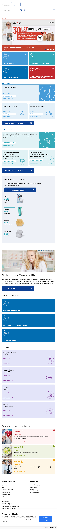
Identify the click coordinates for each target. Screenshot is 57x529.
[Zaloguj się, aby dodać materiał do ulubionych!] (54, 430)
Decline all (45, 520)
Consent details (5, 524)
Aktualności (4, 485)
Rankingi (32, 489)
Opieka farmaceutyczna (7, 489)
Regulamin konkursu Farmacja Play (10, 506)
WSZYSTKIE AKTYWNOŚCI (14, 123)
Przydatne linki (5, 496)
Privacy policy (15, 524)
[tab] (45, 49)
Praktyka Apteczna (34, 492)
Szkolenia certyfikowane (36, 491)
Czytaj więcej (10, 288)
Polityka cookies (6, 501)
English (4, 511)
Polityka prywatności (7, 503)
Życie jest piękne (6, 492)
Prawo (3, 487)
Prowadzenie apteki (6, 491)
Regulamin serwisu (6, 505)
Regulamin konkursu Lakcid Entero (10, 508)
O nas (3, 484)
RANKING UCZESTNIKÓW (16, 190)
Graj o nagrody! (33, 487)
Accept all (45, 517)
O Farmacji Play (33, 484)
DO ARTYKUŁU (18, 441)
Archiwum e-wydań (6, 494)
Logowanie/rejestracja (35, 485)
